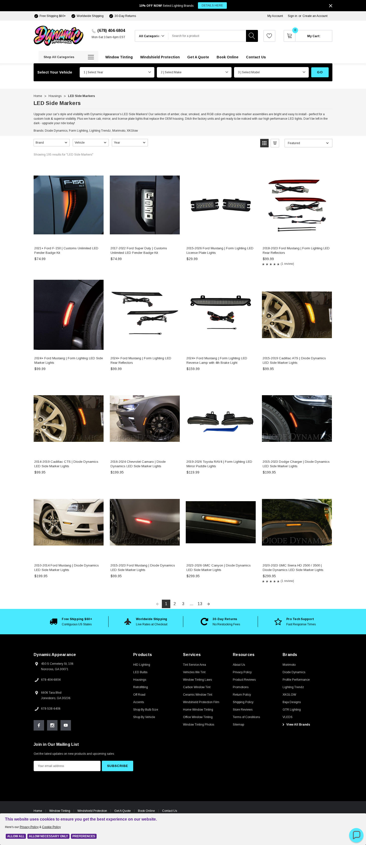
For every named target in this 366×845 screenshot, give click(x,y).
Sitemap (238, 724)
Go (320, 72)
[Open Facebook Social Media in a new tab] (39, 725)
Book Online (146, 811)
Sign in (292, 16)
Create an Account (315, 16)
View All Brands (298, 724)
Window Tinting (59, 811)
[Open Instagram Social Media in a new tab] (52, 725)
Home (38, 811)
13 (200, 604)
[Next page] (208, 604)
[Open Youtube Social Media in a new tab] (66, 725)
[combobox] (207, 36)
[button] (52, 142)
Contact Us (169, 811)
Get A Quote (122, 811)
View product (68, 237)
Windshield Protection (92, 811)
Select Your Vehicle (54, 72)
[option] (71, 621)
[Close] (330, 6)
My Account (275, 16)
